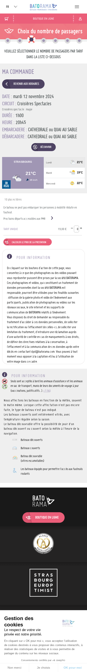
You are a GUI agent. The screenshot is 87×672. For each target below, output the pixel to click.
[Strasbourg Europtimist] (43, 583)
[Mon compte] (80, 19)
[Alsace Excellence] (43, 544)
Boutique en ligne (43, 18)
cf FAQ (47, 391)
